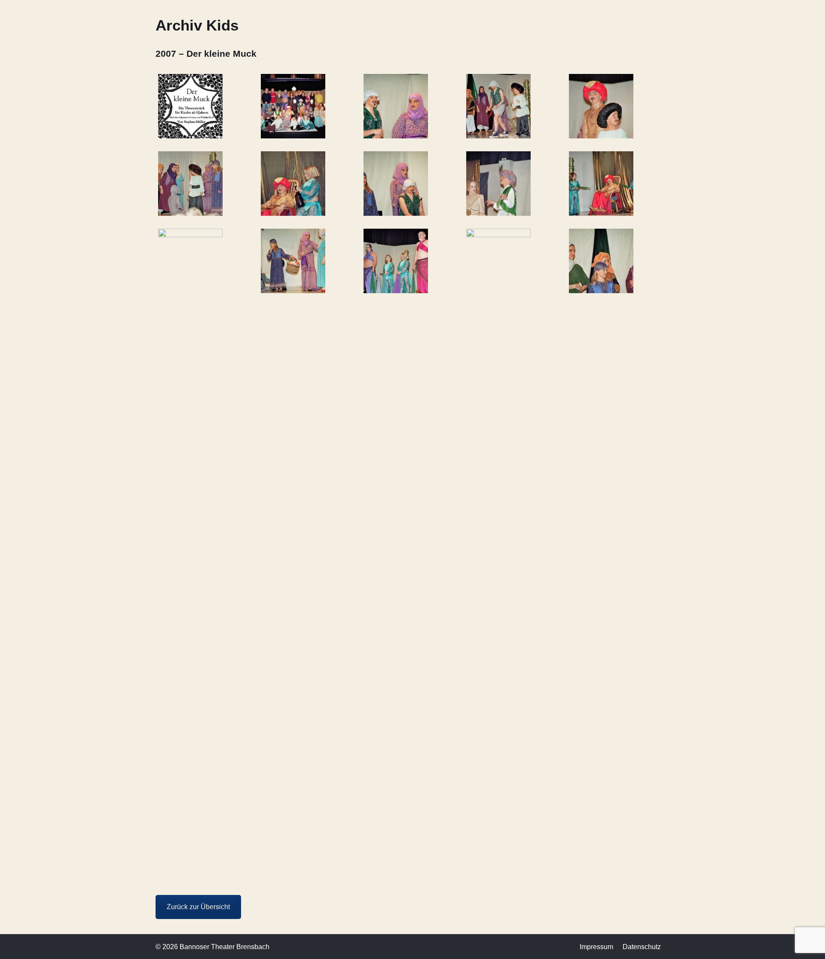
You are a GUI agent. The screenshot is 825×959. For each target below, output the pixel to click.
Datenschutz (642, 946)
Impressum (596, 946)
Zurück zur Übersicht (198, 906)
